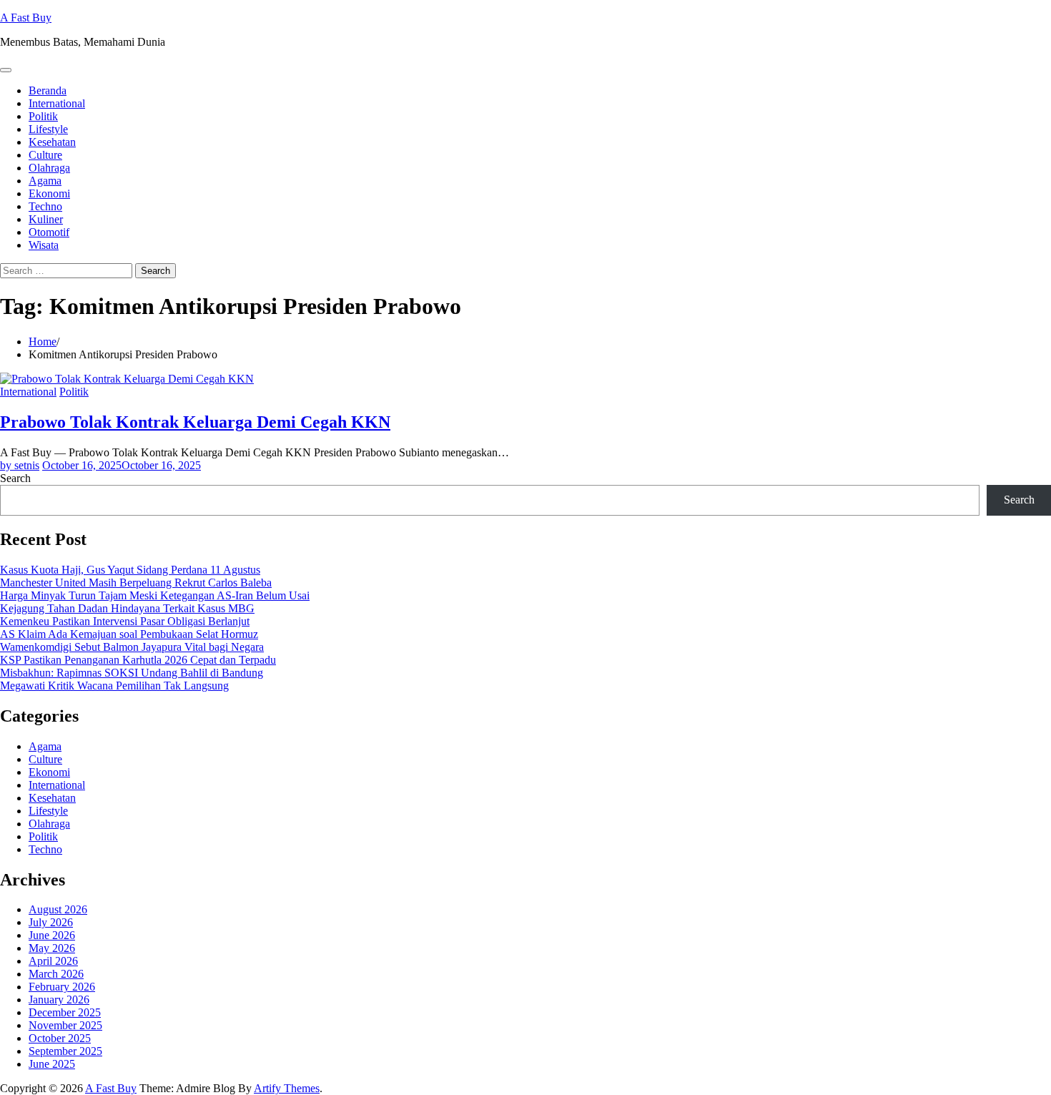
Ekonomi (49, 193)
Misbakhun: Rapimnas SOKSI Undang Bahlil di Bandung (131, 673)
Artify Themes (287, 1088)
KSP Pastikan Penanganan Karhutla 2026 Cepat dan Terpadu (138, 660)
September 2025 (65, 1051)
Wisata (44, 245)
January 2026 (59, 999)
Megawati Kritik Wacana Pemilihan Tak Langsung (114, 685)
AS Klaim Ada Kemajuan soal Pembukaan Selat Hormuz (129, 634)
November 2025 (65, 1025)
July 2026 (51, 922)
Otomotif (49, 232)
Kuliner (46, 219)
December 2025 (65, 1012)
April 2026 (53, 961)
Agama (45, 181)
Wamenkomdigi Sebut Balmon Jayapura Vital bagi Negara (132, 647)
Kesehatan (52, 142)
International (57, 103)
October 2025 (60, 1038)
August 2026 (58, 909)
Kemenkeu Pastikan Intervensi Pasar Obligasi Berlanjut (125, 621)
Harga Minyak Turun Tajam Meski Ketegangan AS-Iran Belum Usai (155, 595)
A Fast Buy (25, 17)
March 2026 (56, 974)
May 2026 (52, 948)
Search (15, 478)
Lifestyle (48, 129)
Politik (43, 116)
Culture (45, 155)
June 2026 (52, 935)
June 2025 (52, 1064)
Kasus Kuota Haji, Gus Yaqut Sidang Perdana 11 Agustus (130, 570)
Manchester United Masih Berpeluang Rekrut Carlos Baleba (136, 582)
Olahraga (49, 168)
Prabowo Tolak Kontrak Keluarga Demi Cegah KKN (195, 422)
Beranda (47, 90)
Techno (45, 206)
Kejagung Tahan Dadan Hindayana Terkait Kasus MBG (127, 608)
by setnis (19, 465)
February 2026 (62, 987)
